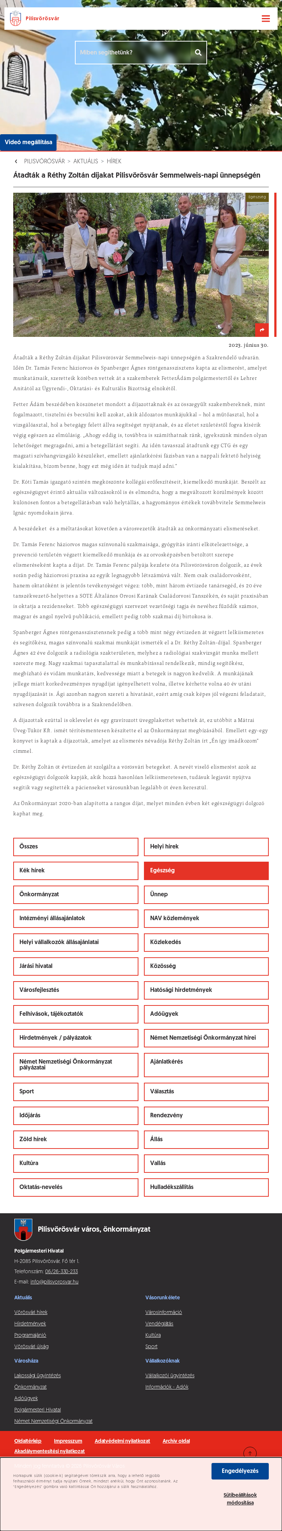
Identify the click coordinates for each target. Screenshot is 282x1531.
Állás (156, 1140)
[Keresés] (199, 52)
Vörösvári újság (31, 1347)
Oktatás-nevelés (40, 1187)
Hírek (114, 162)
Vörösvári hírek (30, 1312)
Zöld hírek (33, 1140)
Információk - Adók (166, 1387)
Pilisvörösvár (44, 162)
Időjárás (29, 1116)
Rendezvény (166, 1116)
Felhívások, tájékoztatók (51, 1014)
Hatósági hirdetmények (181, 990)
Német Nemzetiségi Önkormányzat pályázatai (65, 1065)
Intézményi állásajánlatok (52, 919)
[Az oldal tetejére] (250, 1453)
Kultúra (28, 1164)
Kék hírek (32, 871)
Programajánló (30, 1335)
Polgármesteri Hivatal (37, 1410)
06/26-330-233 (61, 1272)
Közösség (163, 966)
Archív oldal (176, 1441)
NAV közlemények (174, 919)
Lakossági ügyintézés (37, 1376)
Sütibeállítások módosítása (240, 1499)
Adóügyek (164, 1014)
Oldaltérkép (27, 1441)
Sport (26, 1092)
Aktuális (85, 162)
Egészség (162, 871)
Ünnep (159, 895)
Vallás (158, 1164)
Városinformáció (163, 1312)
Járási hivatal (36, 966)
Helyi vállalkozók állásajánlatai (59, 943)
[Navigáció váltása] (265, 18)
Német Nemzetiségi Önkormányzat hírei (203, 1038)
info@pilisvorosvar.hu (54, 1282)
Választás (162, 1092)
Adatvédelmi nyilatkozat (123, 1441)
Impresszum (68, 1441)
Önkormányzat (39, 895)
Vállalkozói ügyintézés (169, 1376)
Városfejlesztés (39, 990)
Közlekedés (165, 943)
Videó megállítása (28, 143)
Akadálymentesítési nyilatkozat (49, 1452)
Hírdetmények (30, 1324)
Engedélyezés (240, 1471)
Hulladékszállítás (172, 1187)
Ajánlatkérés (166, 1062)
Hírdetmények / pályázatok (55, 1038)
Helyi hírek (164, 847)
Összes (28, 847)
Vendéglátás (159, 1324)
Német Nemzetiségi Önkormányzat (53, 1421)
